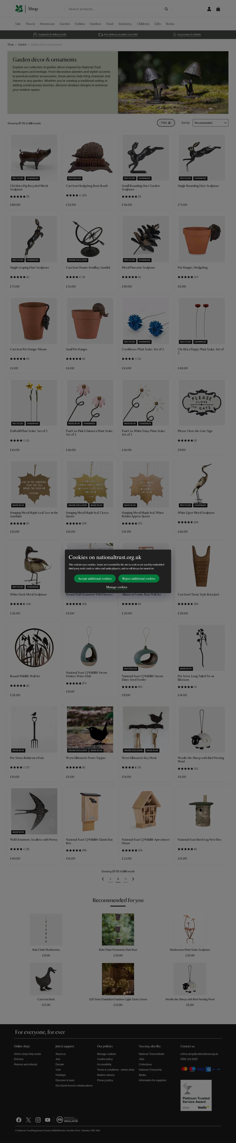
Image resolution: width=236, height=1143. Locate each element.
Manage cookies (116, 587)
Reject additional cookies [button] (138, 578)
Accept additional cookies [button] (95, 578)
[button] (218, 9)
